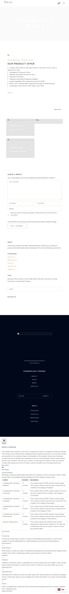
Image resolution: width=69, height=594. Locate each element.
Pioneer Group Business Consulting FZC (34, 360)
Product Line (34, 414)
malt (30, 279)
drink (16, 279)
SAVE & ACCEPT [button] (7, 591)
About (34, 376)
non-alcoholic (46, 279)
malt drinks (37, 279)
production (11, 281)
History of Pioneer (45, 117)
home (26, 279)
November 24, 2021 (27, 60)
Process (10, 263)
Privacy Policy (35, 410)
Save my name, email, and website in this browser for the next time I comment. (34, 214)
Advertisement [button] (7, 567)
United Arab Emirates (23, 281)
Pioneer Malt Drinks (14, 60)
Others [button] (4, 579)
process (54, 279)
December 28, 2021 (16, 125)
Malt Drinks (11, 260)
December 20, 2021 (16, 147)
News (34, 383)
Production (11, 266)
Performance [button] (6, 543)
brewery (10, 279)
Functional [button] (5, 531)
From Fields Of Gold (17, 129)
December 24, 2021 (44, 113)
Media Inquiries (34, 417)
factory (21, 279)
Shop (34, 379)
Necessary (5, 469)
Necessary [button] (5, 465)
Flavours (10, 93)
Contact (34, 386)
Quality (10, 269)
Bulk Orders (34, 421)
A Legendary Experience (18, 151)
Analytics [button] (5, 555)
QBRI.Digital (36, 363)
